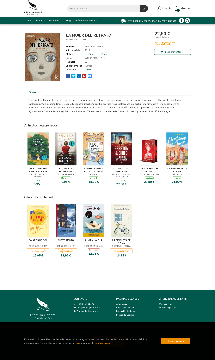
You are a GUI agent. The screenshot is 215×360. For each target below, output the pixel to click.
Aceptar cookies (175, 341)
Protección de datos (125, 311)
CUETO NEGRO (66, 240)
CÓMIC (88, 69)
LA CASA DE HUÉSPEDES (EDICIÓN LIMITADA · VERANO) (66, 170)
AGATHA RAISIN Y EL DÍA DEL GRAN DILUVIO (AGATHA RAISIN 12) (94, 170)
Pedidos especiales (168, 307)
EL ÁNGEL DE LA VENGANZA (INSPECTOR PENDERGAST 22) (121, 170)
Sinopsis (33, 92)
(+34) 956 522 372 (85, 304)
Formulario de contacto (88, 311)
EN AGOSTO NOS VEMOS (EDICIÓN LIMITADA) (38, 170)
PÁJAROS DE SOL (38, 240)
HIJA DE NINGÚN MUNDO (149, 170)
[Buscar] (144, 8)
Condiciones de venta (126, 307)
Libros (39, 20)
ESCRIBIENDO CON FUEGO (177, 170)
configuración (102, 343)
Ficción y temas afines (96, 54)
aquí (78, 343)
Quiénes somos (166, 304)
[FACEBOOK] (181, 20)
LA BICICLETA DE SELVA (121, 242)
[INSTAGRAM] (187, 20)
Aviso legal (121, 304)
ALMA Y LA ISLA (93, 240)
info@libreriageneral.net (88, 307)
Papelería (54, 20)
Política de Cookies (125, 315)
